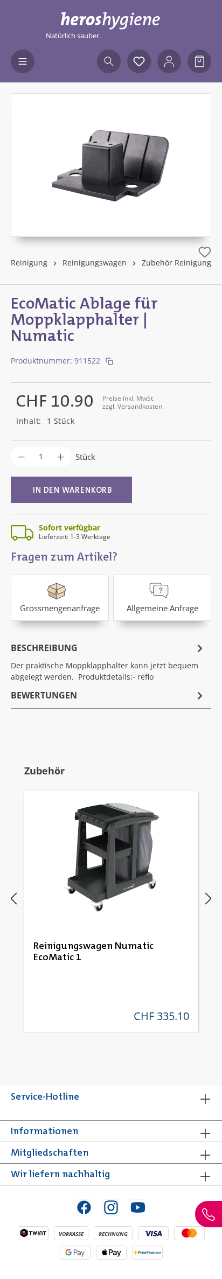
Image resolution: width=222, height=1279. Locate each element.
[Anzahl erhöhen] (60, 456)
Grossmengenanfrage (60, 608)
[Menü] (22, 61)
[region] (111, 165)
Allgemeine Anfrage (162, 608)
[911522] (111, 154)
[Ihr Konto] (169, 61)
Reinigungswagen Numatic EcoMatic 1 (93, 951)
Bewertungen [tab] (44, 695)
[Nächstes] (208, 897)
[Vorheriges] (13, 897)
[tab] (108, 661)
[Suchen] (109, 61)
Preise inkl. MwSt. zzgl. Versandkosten (132, 402)
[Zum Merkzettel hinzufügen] (204, 252)
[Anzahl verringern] (21, 456)
